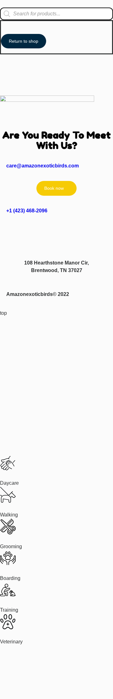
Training (9, 610)
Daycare (9, 483)
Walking (9, 514)
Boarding (10, 578)
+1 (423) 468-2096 (26, 210)
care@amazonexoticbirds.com (42, 165)
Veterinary (11, 641)
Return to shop (23, 41)
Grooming (11, 546)
